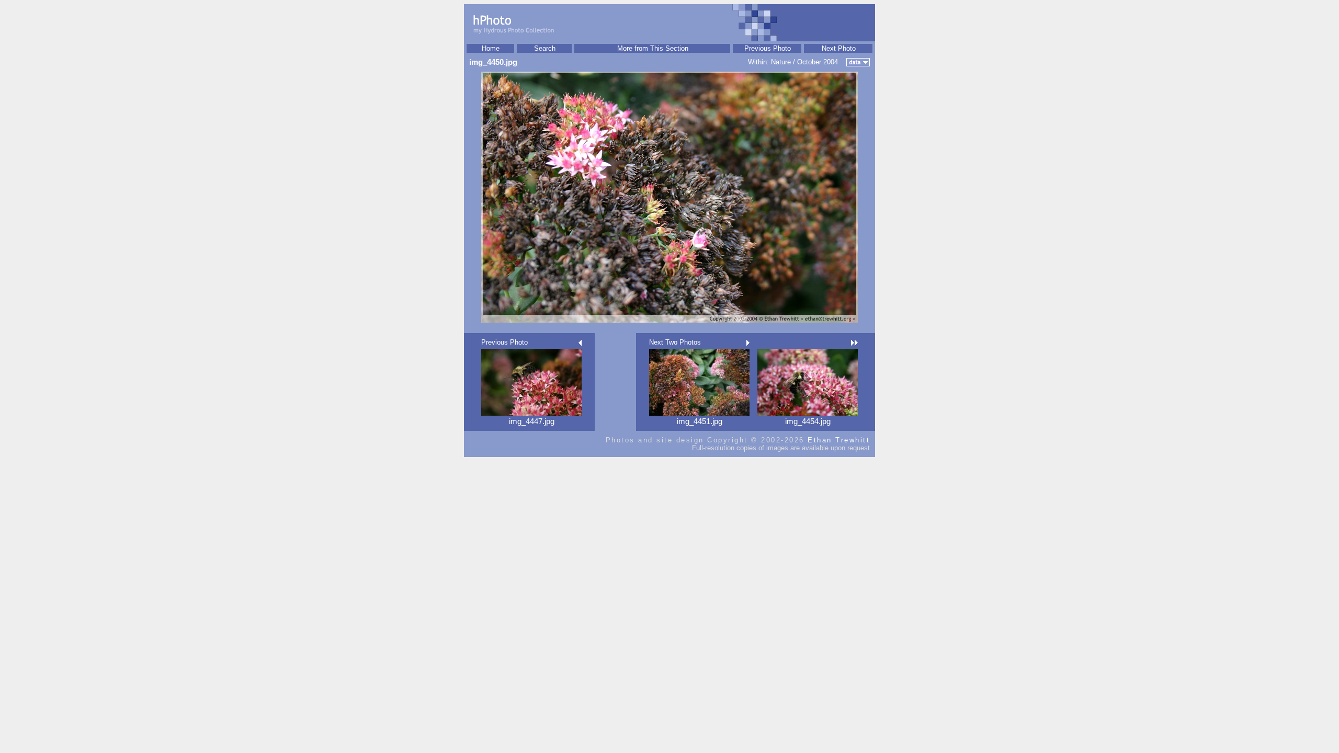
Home (491, 48)
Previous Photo (767, 48)
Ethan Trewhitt (839, 440)
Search (544, 48)
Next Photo (839, 48)
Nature (781, 62)
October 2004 (817, 62)
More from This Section (652, 48)
